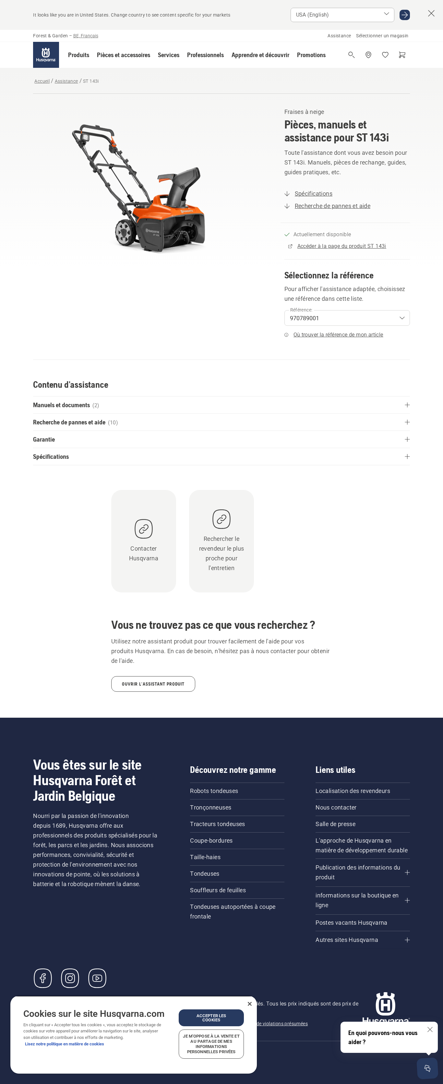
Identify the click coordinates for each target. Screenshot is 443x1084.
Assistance (339, 35)
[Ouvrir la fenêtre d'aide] (427, 1068)
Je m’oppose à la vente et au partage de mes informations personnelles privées (211, 1044)
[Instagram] (70, 978)
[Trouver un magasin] (368, 55)
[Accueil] (46, 55)
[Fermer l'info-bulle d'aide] (430, 1029)
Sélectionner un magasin (382, 35)
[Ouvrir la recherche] (351, 55)
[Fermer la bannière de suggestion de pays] (431, 13)
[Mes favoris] (385, 55)
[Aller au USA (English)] (405, 15)
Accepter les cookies (211, 1017)
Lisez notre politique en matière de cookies (64, 1043)
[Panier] (402, 55)
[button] (78, 55)
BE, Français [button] (85, 35)
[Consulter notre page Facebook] (43, 978)
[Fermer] (249, 1003)
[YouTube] (97, 978)
